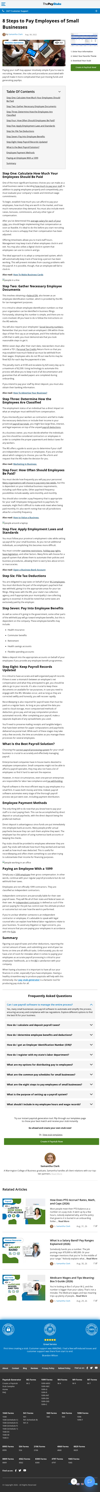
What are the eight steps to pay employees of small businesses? (44, 1084)
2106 (36, 1450)
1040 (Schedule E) (10, 1423)
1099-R (44, 1392)
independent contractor (28, 902)
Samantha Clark (16, 34)
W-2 (28, 1383)
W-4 (59, 1383)
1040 (4, 1417)
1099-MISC (45, 1383)
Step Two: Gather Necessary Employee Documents (31, 106)
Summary (11, 163)
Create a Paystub (10, 1383)
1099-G (44, 1389)
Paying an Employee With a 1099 (22, 158)
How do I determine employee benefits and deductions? (39, 1034)
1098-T (80, 1420)
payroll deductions (51, 427)
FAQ (4, 1392)
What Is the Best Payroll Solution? (23, 147)
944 (63, 1417)
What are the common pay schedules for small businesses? (41, 1074)
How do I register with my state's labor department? (38, 1054)
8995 (4, 1450)
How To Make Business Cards (28, 274)
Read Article (33, 1220)
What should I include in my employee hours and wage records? (44, 1104)
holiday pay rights (52, 550)
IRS (35, 960)
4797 (54, 1462)
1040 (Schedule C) (10, 1420)
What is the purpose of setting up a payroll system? (37, 1094)
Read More (56, 1173)
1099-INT (45, 1395)
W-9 (74, 1383)
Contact (15, 1368)
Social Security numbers (51, 326)
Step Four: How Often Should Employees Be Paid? (31, 120)
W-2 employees (57, 581)
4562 (21, 1462)
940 (48, 1417)
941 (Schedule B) (30, 1420)
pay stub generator (29, 979)
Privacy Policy (48, 1368)
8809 (4, 1462)
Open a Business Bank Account (29, 569)
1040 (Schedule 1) (10, 1429)
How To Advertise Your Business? (30, 392)
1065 (70, 1462)
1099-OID (45, 1401)
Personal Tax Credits (27, 349)
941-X (25, 1423)
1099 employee (22, 874)
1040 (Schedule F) (10, 1426)
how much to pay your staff (48, 186)
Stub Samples (8, 1386)
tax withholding (55, 781)
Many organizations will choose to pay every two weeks (29, 482)
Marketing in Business (25, 464)
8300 (37, 1462)
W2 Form (9, 1277)
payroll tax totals (21, 423)
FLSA (13, 931)
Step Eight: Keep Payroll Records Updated (27, 141)
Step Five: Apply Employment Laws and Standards (31, 125)
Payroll (8, 1201)
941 (24, 1417)
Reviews (34, 1368)
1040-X (5, 1438)
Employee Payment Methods (21, 152)
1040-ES (5, 1432)
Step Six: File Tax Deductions (20, 131)
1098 (79, 1417)
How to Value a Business (26, 517)
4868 (59, 1450)
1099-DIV (45, 1398)
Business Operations (14, 42)
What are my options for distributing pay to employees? (40, 1064)
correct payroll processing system (32, 749)
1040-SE (5, 1435)
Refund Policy (64, 1368)
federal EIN (32, 295)
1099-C (44, 1404)
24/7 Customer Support (17, 11)
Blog (25, 1368)
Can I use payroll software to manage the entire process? (40, 1004)
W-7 (89, 1383)
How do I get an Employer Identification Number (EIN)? (39, 1044)
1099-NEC (45, 1386)
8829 (76, 1450)
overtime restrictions (31, 550)
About (5, 1368)
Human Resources (13, 1240)
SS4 (20, 1450)
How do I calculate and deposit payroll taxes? (33, 1025)
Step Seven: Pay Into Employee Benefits (26, 136)
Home (5, 1389)
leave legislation (10, 554)
